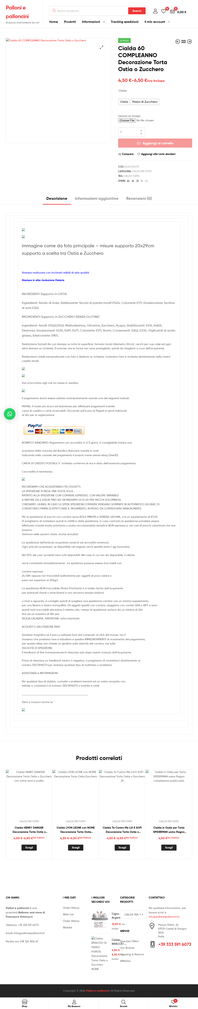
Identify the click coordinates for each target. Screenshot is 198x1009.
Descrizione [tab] (56, 198)
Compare (128, 154)
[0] (163, 11)
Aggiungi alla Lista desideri (158, 154)
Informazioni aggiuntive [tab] (97, 198)
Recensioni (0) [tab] (139, 198)
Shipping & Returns (132, 954)
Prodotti (70, 22)
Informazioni (91, 22)
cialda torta (131, 175)
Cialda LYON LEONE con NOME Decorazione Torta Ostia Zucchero (76, 830)
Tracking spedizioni (124, 22)
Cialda (123, 90)
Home (53, 22)
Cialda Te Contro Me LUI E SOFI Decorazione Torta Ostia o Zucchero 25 (122, 830)
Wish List (68, 914)
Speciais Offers (129, 941)
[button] (101, 47)
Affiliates (125, 960)
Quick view (38, 795)
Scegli (29, 847)
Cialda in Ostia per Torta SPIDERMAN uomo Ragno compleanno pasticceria (168, 830)
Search (136, 11)
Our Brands (127, 947)
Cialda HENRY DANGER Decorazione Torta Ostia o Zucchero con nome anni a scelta (29, 830)
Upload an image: (129, 115)
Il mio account (155, 22)
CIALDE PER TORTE (142, 171)
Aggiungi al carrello (158, 143)
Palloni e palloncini (97, 990)
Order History (71, 907)
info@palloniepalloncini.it (29, 933)
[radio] (124, 102)
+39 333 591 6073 (28, 925)
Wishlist (67, 927)
